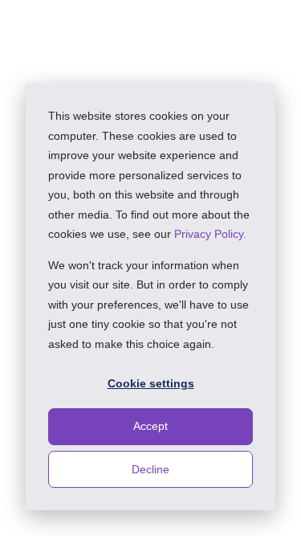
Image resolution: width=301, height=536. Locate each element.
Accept (150, 425)
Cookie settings (151, 383)
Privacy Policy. (210, 233)
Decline (150, 469)
